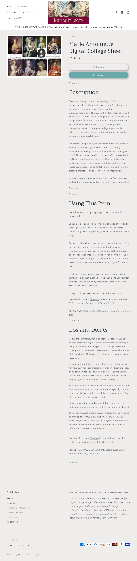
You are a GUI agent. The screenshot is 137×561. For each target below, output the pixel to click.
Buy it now (98, 75)
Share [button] (74, 462)
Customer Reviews (15, 513)
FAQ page (94, 299)
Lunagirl (16, 555)
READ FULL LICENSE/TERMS (91, 311)
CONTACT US (12, 522)
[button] (116, 12)
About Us (11, 503)
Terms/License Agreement (18, 508)
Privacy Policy (13, 517)
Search (10, 498)
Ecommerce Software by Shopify (31, 555)
